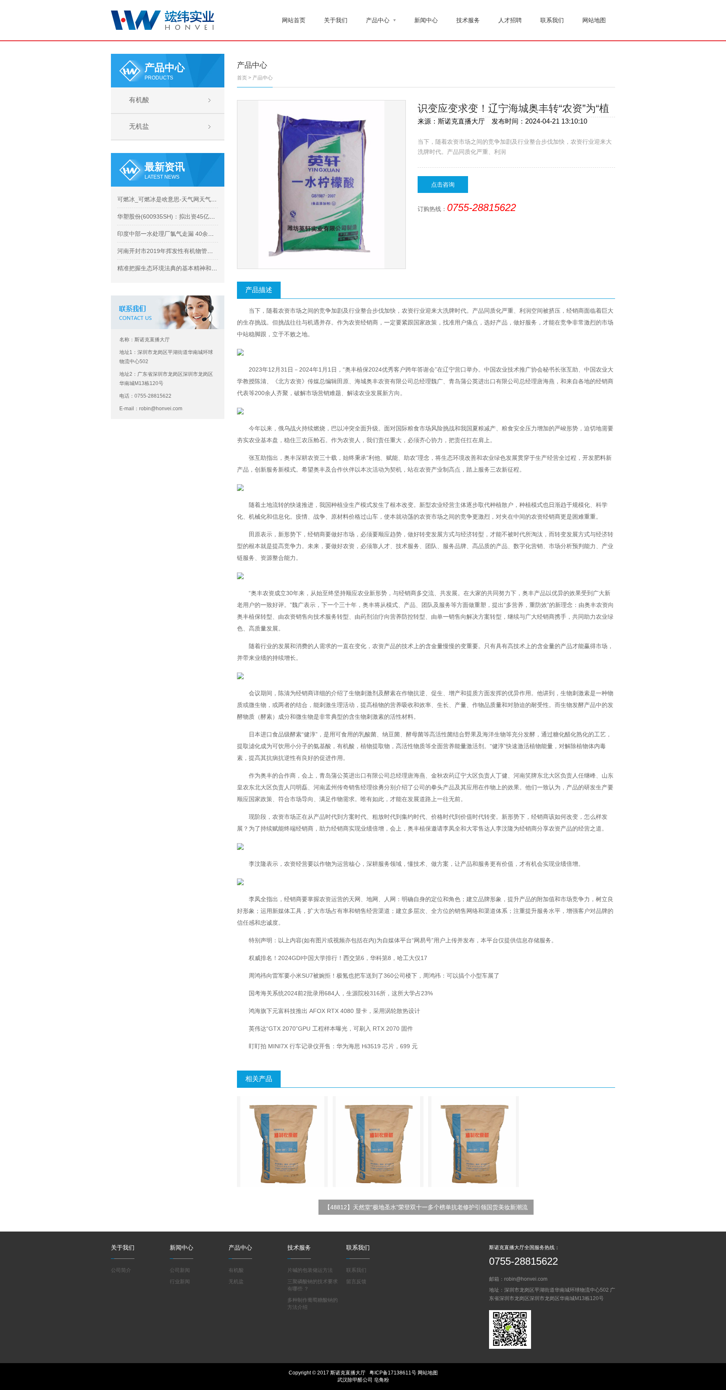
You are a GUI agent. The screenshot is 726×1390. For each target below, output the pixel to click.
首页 (242, 78)
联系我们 (552, 20)
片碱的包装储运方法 (310, 1270)
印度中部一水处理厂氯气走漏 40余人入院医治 (177, 233)
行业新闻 (180, 1281)
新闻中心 (426, 20)
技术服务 (468, 20)
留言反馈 (356, 1281)
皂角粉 (381, 1380)
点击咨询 (443, 184)
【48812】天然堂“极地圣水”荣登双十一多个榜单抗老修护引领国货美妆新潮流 (426, 1207)
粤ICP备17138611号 (392, 1373)
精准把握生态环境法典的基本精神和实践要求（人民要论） (193, 268)
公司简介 (121, 1270)
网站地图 (594, 20)
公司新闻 (180, 1270)
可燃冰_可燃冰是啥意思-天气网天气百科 (170, 199)
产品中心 (377, 20)
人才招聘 (510, 20)
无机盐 (139, 126)
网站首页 (293, 20)
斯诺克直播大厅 (461, 121)
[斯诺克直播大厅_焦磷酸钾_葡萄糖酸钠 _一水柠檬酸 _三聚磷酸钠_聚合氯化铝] (162, 19)
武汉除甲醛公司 (355, 1380)
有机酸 (139, 99)
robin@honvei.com (525, 1279)
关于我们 (335, 20)
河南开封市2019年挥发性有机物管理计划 (171, 251)
